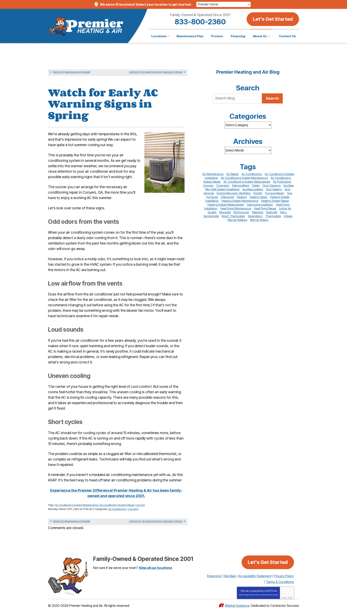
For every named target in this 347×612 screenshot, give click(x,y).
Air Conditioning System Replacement (247, 181)
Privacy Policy (254, 594)
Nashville (271, 212)
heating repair (258, 197)
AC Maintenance (213, 174)
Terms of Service (268, 594)
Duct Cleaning (272, 185)
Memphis (257, 212)
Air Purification (282, 181)
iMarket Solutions (237, 606)
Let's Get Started (273, 19)
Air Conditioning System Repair (116, 505)
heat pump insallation (260, 204)
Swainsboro (255, 216)
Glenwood (227, 197)
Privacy (284, 597)
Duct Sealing (274, 189)
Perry (283, 212)
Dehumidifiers (240, 185)
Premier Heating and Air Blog (248, 72)
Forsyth (257, 193)
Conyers (140, 505)
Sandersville (211, 216)
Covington (222, 185)
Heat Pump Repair (265, 208)
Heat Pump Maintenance (235, 208)
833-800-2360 (200, 21)
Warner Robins (259, 220)
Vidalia (288, 216)
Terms (290, 597)
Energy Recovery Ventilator (234, 193)
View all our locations (155, 568)
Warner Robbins (237, 220)
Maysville (225, 212)
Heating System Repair (275, 200)
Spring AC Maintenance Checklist (71, 71)
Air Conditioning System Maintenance (76, 505)
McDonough (241, 212)
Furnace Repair (274, 193)
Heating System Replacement (225, 204)
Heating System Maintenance (239, 200)
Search (272, 98)
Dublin (256, 185)
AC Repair (232, 174)
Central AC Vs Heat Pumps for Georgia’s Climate (155, 71)
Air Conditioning (117, 509)
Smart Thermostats (233, 216)
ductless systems (252, 189)
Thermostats (273, 216)
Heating (242, 197)
